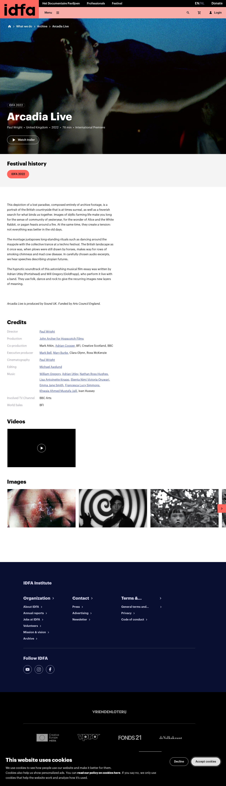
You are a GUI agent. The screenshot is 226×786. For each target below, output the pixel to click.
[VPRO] (89, 737)
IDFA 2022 (18, 174)
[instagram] (39, 669)
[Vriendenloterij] (109, 712)
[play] (41, 448)
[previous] (4, 508)
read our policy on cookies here (98, 773)
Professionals (96, 3)
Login (218, 12)
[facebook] (50, 669)
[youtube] (27, 669)
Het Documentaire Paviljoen (61, 3)
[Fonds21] (129, 737)
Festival (117, 3)
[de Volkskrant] (170, 737)
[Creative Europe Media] (48, 737)
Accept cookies (205, 761)
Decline (179, 761)
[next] (222, 508)
